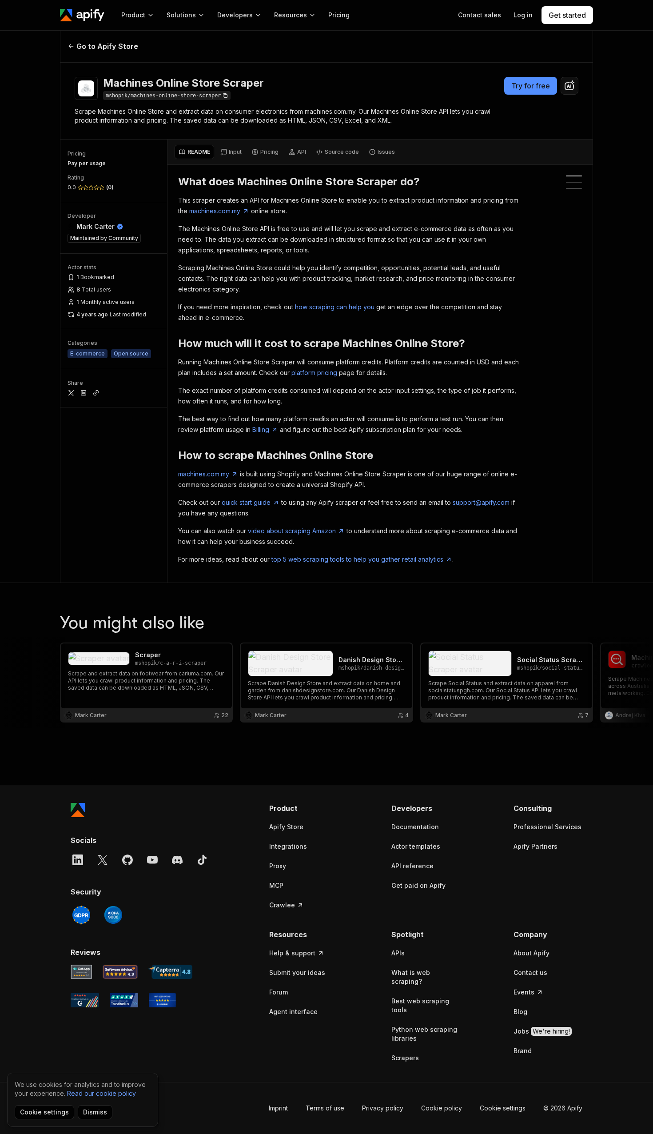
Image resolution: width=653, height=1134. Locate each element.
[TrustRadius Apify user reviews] (124, 1000)
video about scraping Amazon (292, 531)
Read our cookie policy (101, 1093)
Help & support (292, 953)
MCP (276, 885)
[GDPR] (81, 915)
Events (524, 992)
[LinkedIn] (78, 860)
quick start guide (246, 502)
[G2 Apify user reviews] (85, 1000)
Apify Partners (535, 846)
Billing (260, 429)
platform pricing (314, 372)
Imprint (278, 1108)
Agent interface (293, 1011)
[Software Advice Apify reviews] (120, 972)
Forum (278, 992)
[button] (303, 808)
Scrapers (405, 1058)
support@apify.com (481, 502)
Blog (520, 1011)
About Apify (531, 953)
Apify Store (286, 827)
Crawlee (282, 905)
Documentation (415, 827)
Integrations (288, 846)
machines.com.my (214, 211)
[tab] (194, 152)
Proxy (277, 866)
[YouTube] (152, 860)
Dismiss (95, 1112)
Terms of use (325, 1108)
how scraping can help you (334, 307)
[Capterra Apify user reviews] (170, 972)
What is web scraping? (410, 977)
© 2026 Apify (562, 1108)
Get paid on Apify (418, 885)
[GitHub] (127, 860)
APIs (398, 953)
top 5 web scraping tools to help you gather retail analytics (357, 559)
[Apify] (82, 15)
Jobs (542, 1031)
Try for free (530, 85)
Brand (523, 1050)
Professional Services (547, 827)
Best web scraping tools (420, 1005)
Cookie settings (503, 1108)
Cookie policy (441, 1108)
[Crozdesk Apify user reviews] (162, 1000)
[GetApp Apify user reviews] (81, 972)
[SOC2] (113, 915)
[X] (103, 860)
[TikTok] (202, 860)
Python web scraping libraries (424, 1034)
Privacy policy (382, 1108)
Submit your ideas (297, 972)
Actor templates (415, 846)
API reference (412, 866)
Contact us (530, 972)
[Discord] (177, 860)
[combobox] (569, 86)
